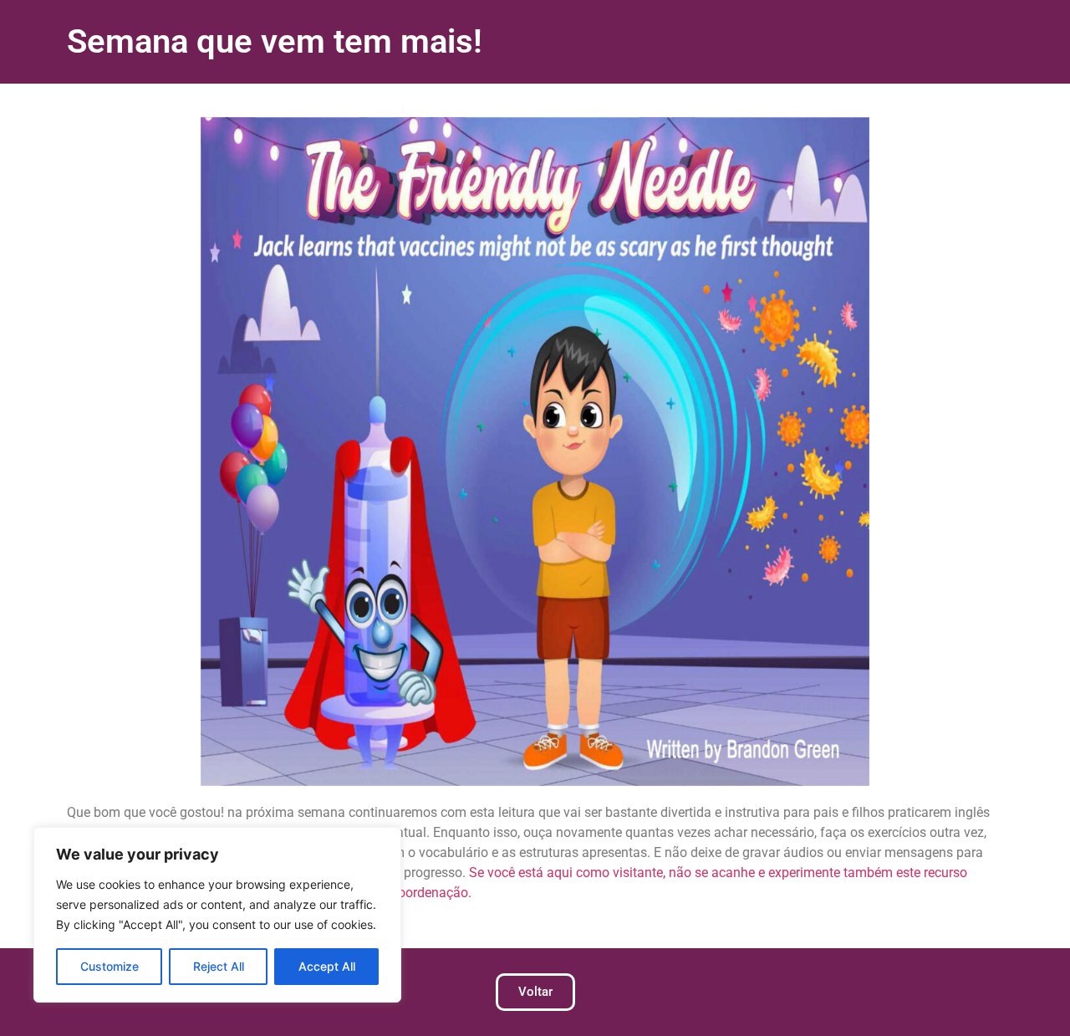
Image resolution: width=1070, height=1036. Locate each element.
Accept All (326, 966)
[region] (217, 915)
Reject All (218, 966)
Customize (109, 966)
